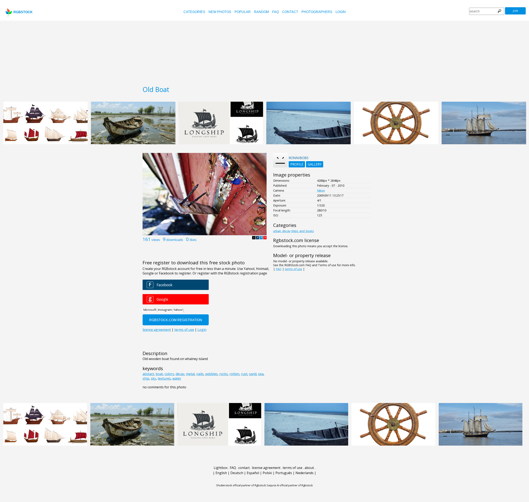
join (515, 11)
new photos (220, 12)
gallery (315, 164)
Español (253, 473)
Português (283, 473)
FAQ (275, 12)
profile (296, 164)
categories (194, 12)
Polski (267, 473)
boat (159, 374)
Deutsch (236, 473)
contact (290, 12)
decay (180, 374)
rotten (234, 374)
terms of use (293, 269)
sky (153, 378)
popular (243, 12)
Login (341, 12)
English (221, 473)
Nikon (321, 190)
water (176, 378)
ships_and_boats (302, 231)
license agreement (266, 467)
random (261, 12)
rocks (223, 374)
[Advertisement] (264, 52)
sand (252, 374)
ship (146, 378)
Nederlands (304, 473)
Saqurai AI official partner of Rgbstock (290, 485)
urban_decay (281, 231)
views (155, 239)
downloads (174, 239)
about (309, 467)
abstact (148, 374)
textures (164, 378)
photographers (316, 12)
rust (244, 374)
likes (193, 239)
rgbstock (23, 12)
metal (190, 374)
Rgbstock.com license (296, 240)
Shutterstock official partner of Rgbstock (241, 485)
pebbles (211, 374)
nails (200, 374)
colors (169, 374)
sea (260, 374)
